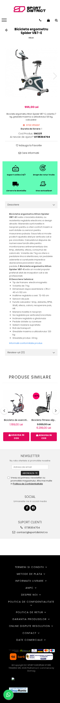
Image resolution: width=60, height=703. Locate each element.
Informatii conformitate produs (25, 343)
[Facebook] (27, 508)
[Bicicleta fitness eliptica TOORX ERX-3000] (44, 403)
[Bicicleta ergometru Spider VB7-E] (31, 72)
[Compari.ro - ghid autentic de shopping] (42, 690)
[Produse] (5, 21)
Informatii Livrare (30, 581)
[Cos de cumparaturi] (48, 20)
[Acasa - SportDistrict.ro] (29, 9)
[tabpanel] (31, 72)
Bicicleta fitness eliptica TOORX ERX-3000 (44, 420)
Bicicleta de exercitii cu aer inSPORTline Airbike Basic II (16, 420)
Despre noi (30, 594)
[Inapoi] (5, 30)
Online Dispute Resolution (30, 626)
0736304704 (32, 527)
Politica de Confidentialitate (28, 483)
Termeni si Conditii (30, 567)
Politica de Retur (30, 612)
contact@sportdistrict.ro (32, 532)
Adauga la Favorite (30, 145)
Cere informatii (30, 153)
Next (55, 76)
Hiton (31, 37)
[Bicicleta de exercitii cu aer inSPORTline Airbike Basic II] (16, 403)
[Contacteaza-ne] (40, 20)
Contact (30, 633)
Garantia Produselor (30, 619)
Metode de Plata (30, 574)
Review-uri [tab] (16, 352)
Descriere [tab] (13, 204)
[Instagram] (33, 508)
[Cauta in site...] (56, 20)
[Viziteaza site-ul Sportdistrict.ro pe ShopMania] (18, 690)
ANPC (30, 588)
